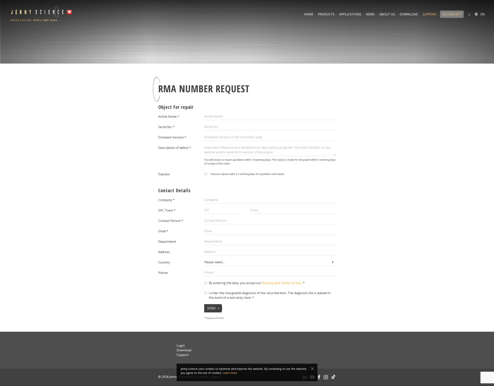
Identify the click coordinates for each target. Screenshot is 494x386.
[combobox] (270, 262)
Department (167, 241)
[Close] (312, 368)
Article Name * (168, 116)
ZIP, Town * (166, 210)
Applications (350, 14)
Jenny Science (41, 14)
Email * (163, 231)
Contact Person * (170, 221)
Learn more (229, 373)
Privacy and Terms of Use (282, 283)
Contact (453, 14)
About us (387, 14)
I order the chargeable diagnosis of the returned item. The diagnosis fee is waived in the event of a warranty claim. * (270, 295)
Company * (166, 200)
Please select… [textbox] (214, 262)
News (370, 14)
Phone (163, 273)
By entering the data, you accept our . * (257, 283)
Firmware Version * (172, 137)
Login (181, 345)
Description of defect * (174, 148)
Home (308, 14)
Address (164, 252)
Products (326, 14)
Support (430, 14)
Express (164, 174)
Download (409, 14)
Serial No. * (166, 127)
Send (211, 308)
